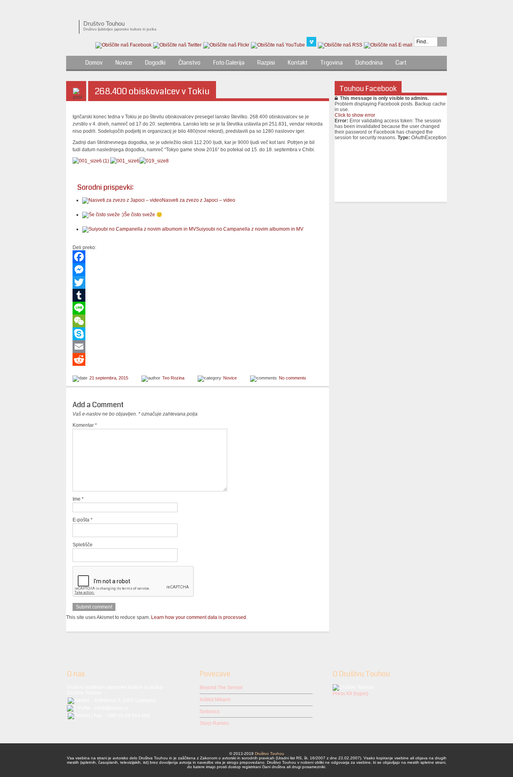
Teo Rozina (173, 377)
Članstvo (189, 63)
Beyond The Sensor (221, 687)
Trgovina (331, 63)
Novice (123, 63)
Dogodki (155, 63)
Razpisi (266, 63)
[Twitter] (198, 282)
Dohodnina (369, 63)
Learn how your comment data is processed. (199, 617)
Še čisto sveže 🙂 (143, 214)
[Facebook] (198, 256)
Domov (94, 63)
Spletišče (83, 545)
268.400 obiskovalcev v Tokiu (152, 91)
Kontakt (297, 63)
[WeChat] (198, 320)
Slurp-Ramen (214, 723)
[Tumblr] (198, 295)
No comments (292, 377)
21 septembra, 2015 (108, 377)
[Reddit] (198, 359)
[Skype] (198, 333)
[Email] (198, 346)
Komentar (85, 425)
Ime (78, 499)
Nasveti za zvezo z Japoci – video (198, 200)
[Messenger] (198, 269)
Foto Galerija (228, 63)
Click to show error (355, 115)
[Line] (198, 308)
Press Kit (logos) (350, 693)
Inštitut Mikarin (215, 699)
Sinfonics (210, 711)
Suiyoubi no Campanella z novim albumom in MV (249, 229)
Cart (401, 63)
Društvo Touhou (269, 753)
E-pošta (83, 520)
